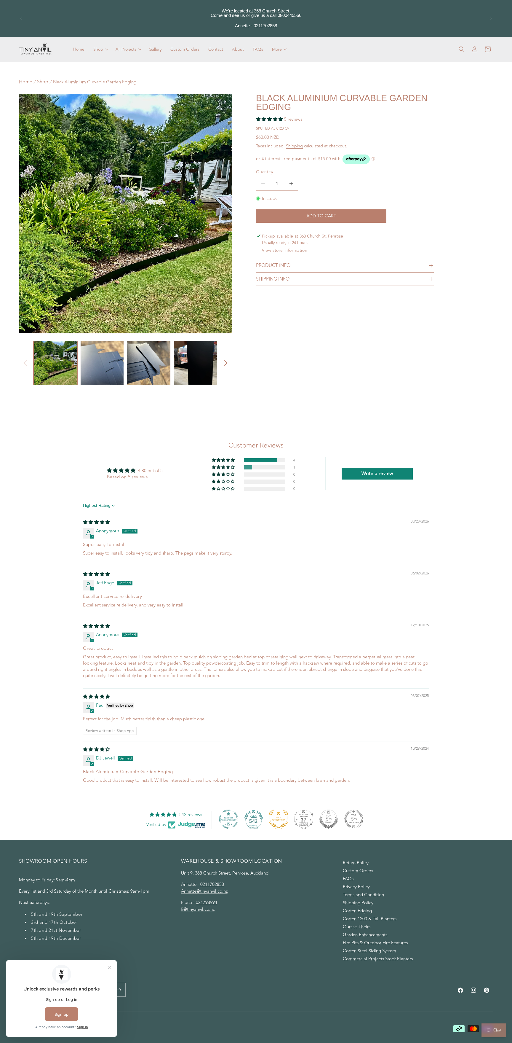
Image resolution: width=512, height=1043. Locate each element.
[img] (96, 522)
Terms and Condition (363, 894)
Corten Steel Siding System (369, 951)
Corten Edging (357, 910)
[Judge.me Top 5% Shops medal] (328, 819)
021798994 (206, 902)
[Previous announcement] (21, 18)
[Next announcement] (490, 18)
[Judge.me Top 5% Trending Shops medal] (353, 819)
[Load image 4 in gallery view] (195, 363)
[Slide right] (225, 363)
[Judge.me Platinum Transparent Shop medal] (228, 819)
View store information (284, 250)
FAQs (348, 878)
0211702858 (212, 884)
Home (25, 81)
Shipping (294, 146)
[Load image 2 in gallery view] (102, 363)
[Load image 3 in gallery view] (149, 363)
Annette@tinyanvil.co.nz (204, 891)
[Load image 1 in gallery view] (55, 363)
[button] (100, 49)
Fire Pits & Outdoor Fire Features (375, 943)
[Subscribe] (118, 990)
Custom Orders (358, 870)
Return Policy (356, 863)
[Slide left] (25, 363)
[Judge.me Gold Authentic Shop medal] (278, 819)
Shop (42, 81)
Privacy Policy (356, 886)
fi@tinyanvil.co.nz (198, 909)
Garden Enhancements (365, 934)
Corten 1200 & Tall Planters (369, 918)
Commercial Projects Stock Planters (378, 959)
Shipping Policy (358, 902)
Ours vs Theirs (356, 926)
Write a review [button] (377, 473)
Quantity (264, 172)
